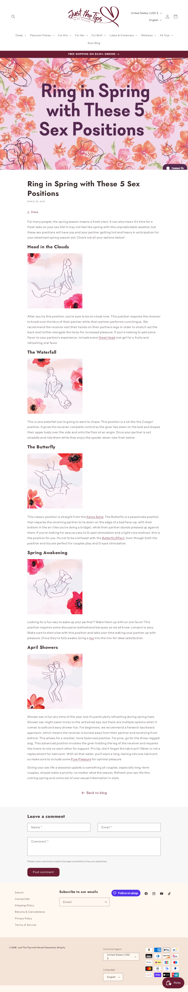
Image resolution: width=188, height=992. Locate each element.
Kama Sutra (94, 517)
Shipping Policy (24, 905)
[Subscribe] (105, 902)
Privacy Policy (23, 918)
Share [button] (34, 212)
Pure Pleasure (81, 759)
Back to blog (96, 793)
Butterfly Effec (112, 538)
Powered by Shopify (54, 947)
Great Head (107, 337)
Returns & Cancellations (30, 911)
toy (91, 638)
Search (19, 892)
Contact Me (22, 899)
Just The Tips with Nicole (31, 947)
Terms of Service (25, 925)
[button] (13, 17)
